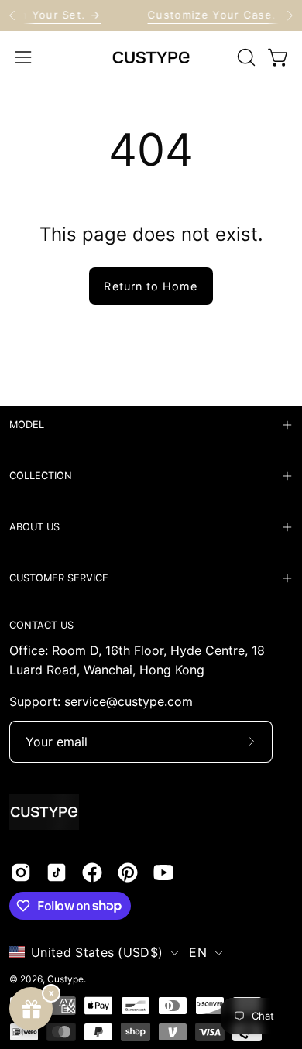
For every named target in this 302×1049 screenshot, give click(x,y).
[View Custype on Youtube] (163, 872)
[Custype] (151, 57)
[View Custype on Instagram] (21, 872)
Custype (65, 979)
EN (198, 952)
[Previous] (12, 15)
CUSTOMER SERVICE (58, 578)
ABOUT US (34, 527)
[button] (245, 57)
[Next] (290, 15)
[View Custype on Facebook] (92, 872)
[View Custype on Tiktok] (56, 872)
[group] (151, 15)
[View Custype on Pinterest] (127, 872)
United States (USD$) (97, 952)
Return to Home (150, 286)
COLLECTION (40, 476)
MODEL (26, 424)
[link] (151, 15)
